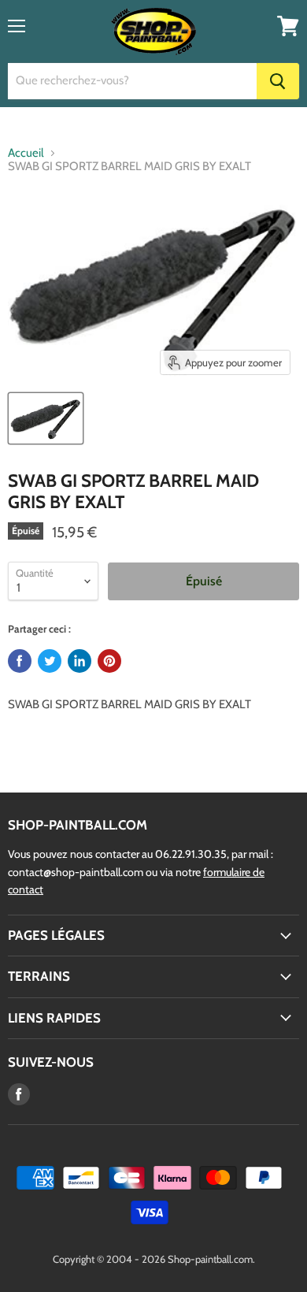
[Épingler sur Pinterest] (109, 661)
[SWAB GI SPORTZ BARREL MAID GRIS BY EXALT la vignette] (46, 418)
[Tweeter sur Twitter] (49, 661)
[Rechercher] (278, 81)
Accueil (26, 153)
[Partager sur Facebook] (19, 661)
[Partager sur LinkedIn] (79, 661)
